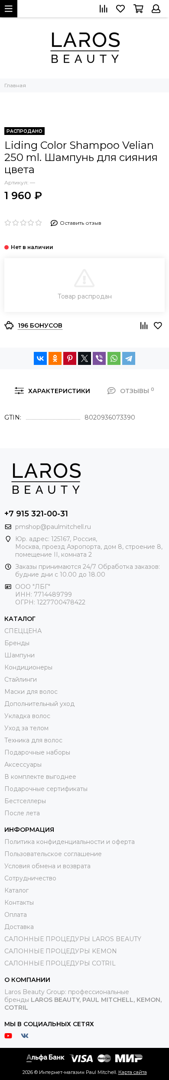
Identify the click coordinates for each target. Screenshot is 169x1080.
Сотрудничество (30, 878)
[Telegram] (128, 358)
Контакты (19, 902)
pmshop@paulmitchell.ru (53, 527)
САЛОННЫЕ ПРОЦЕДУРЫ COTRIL (60, 963)
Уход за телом (26, 728)
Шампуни (19, 655)
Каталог (16, 890)
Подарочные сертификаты (46, 789)
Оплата (15, 915)
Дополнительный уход (39, 704)
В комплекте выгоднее (40, 777)
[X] (84, 358)
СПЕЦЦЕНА (23, 631)
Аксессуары (23, 764)
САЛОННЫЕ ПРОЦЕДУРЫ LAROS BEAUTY (72, 939)
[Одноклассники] (55, 358)
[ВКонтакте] (40, 358)
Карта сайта (132, 1072)
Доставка (19, 927)
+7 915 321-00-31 (36, 514)
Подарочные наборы (37, 752)
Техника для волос (33, 740)
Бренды (16, 643)
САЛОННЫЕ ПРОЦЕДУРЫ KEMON (60, 951)
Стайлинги (20, 679)
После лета (22, 813)
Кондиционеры (28, 667)
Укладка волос (27, 716)
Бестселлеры (25, 801)
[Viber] (99, 358)
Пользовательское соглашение (53, 854)
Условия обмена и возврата (47, 866)
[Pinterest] (69, 358)
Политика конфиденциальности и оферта (69, 842)
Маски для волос (31, 692)
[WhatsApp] (113, 358)
